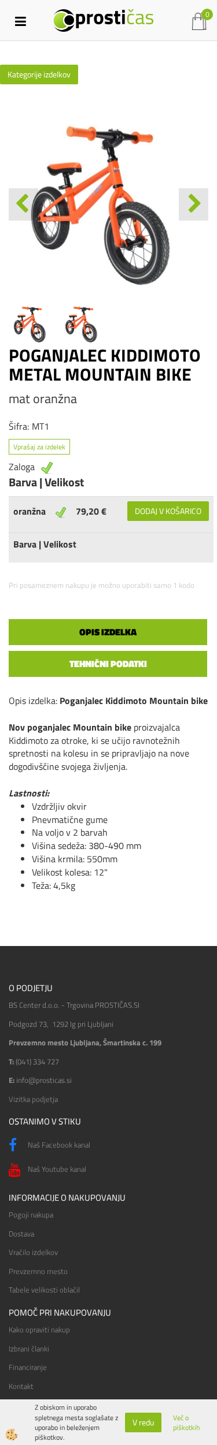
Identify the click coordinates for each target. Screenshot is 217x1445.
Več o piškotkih (186, 1422)
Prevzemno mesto (38, 1271)
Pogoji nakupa (31, 1214)
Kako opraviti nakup (39, 1329)
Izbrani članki (29, 1348)
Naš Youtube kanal (56, 1169)
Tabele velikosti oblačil (44, 1289)
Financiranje (28, 1367)
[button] (193, 204)
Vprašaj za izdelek (39, 446)
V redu (143, 1422)
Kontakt (21, 1386)
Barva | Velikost (44, 544)
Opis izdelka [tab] (108, 632)
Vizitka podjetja (33, 1099)
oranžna (29, 511)
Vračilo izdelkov (33, 1252)
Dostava (21, 1233)
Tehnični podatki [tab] (108, 664)
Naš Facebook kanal (58, 1144)
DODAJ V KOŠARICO (168, 511)
